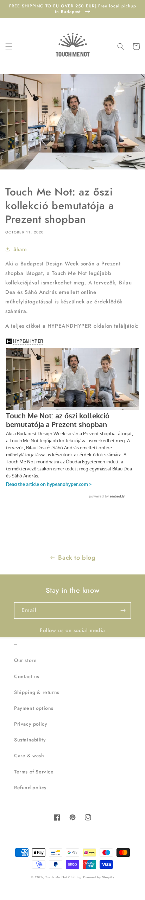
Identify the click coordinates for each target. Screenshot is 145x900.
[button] (9, 46)
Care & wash (29, 755)
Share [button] (20, 249)
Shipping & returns (36, 692)
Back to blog (76, 557)
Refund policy (30, 787)
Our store (25, 660)
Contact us (26, 676)
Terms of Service (34, 771)
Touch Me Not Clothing (64, 877)
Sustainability (30, 739)
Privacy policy (30, 723)
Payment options (33, 708)
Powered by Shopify (98, 877)
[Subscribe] (123, 610)
